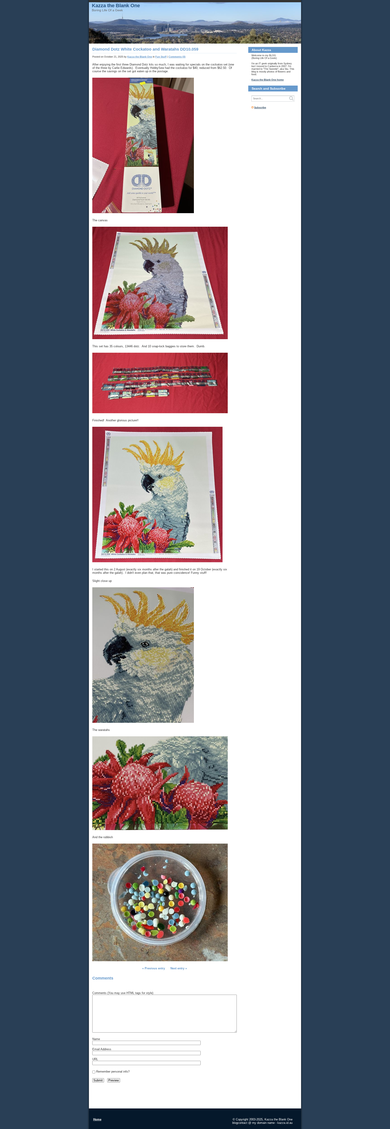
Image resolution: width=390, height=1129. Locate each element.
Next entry (177, 968)
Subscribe (260, 107)
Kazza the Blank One (116, 5)
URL (95, 1059)
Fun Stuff (161, 56)
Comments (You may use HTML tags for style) (122, 993)
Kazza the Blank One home (267, 79)
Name (96, 1039)
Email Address (101, 1049)
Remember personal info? (113, 1071)
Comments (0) (177, 56)
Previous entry (155, 968)
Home (97, 1119)
